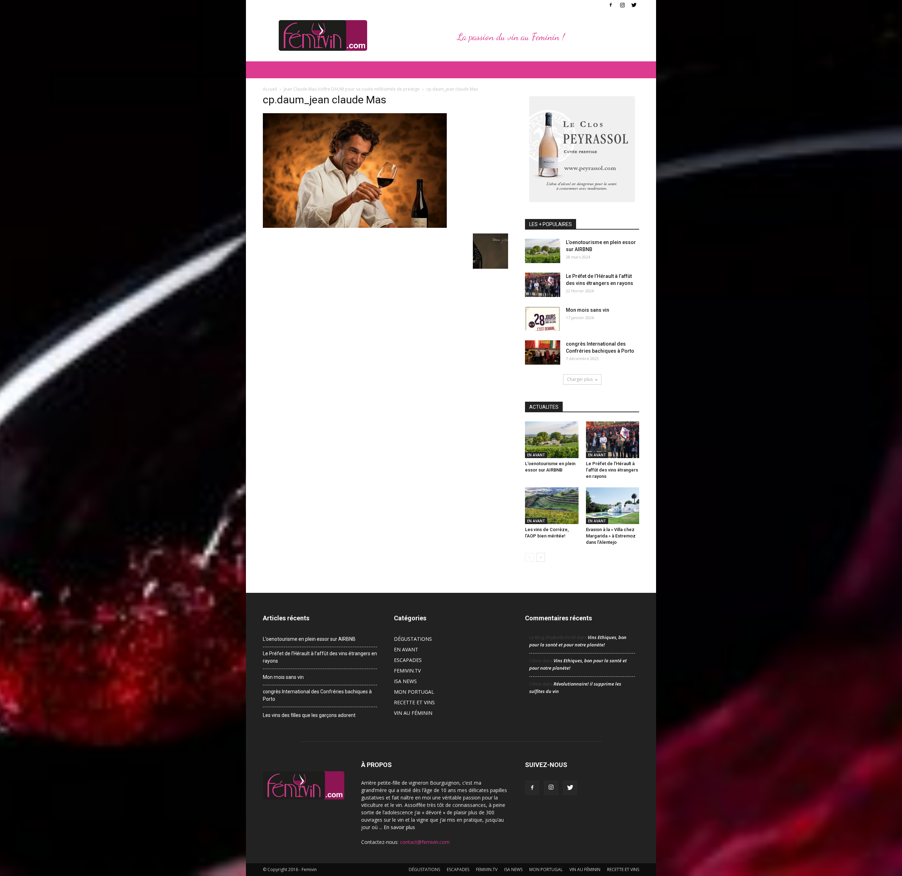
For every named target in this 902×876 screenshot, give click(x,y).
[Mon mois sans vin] (542, 318)
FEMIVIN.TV (407, 670)
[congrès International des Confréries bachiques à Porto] (542, 352)
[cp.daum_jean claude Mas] (355, 226)
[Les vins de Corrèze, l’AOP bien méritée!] (552, 505)
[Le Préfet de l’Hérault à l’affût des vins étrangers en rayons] (542, 285)
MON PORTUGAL (414, 691)
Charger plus (580, 379)
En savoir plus (399, 827)
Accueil (270, 89)
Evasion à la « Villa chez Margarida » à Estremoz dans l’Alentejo (611, 536)
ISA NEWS (405, 681)
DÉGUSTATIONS (413, 638)
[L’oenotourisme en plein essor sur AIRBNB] (542, 251)
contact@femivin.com (425, 842)
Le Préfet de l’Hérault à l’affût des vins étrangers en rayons (612, 470)
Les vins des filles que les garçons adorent (309, 715)
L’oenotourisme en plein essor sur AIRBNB (309, 639)
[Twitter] (634, 5)
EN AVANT (536, 454)
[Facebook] (610, 5)
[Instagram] (622, 5)
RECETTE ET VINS (414, 702)
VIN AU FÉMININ (413, 713)
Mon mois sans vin (587, 310)
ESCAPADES (408, 660)
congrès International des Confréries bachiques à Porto (317, 695)
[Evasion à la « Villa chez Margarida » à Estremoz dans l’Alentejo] (613, 505)
